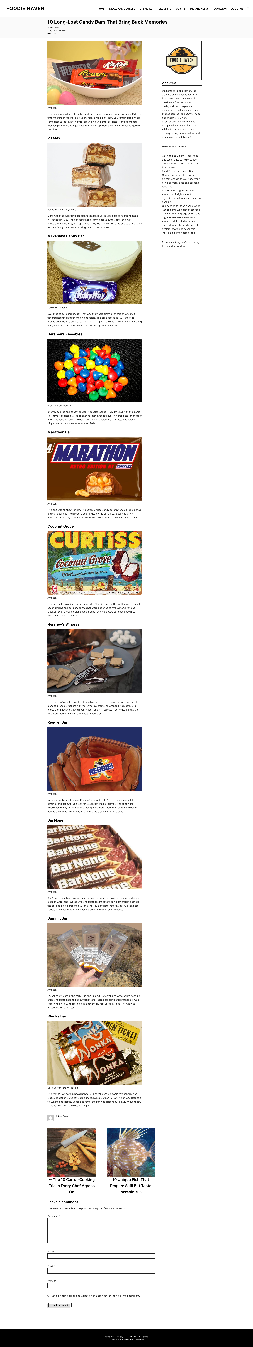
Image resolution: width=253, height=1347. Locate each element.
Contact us (143, 1337)
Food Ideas (51, 34)
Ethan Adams (55, 28)
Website (51, 1281)
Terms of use (110, 1337)
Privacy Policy (122, 1337)
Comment (53, 1216)
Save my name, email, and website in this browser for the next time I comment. (95, 1295)
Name (51, 1251)
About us (133, 1337)
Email (51, 1266)
